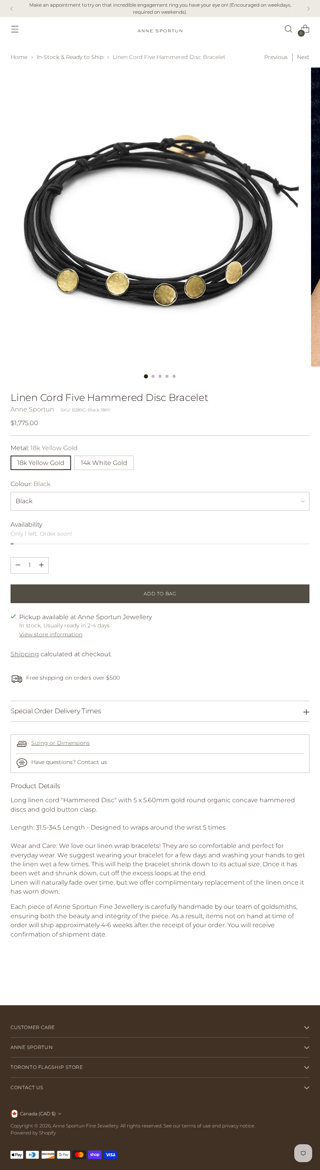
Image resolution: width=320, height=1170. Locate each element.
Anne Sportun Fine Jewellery (85, 1126)
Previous (276, 57)
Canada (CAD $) (38, 1114)
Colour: (30, 484)
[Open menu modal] (15, 29)
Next (303, 57)
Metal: (44, 448)
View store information (50, 634)
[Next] (308, 8)
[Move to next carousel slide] (302, 978)
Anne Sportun (32, 409)
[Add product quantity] (41, 565)
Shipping (25, 654)
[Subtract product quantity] (18, 565)
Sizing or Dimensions (60, 743)
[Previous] (11, 8)
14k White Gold (104, 463)
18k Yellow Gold (40, 463)
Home (19, 57)
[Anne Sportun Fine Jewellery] (160, 29)
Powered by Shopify (33, 1133)
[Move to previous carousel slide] (285, 978)
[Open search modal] (289, 29)
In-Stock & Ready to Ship (70, 57)
